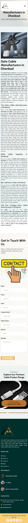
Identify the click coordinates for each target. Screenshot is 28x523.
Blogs (4, 463)
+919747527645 (7, 504)
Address (3, 329)
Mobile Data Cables (11, 476)
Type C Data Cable (14, 404)
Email (2, 303)
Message (3, 338)
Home (2, 19)
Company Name (5, 312)
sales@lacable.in (7, 507)
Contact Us (6, 466)
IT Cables (8, 482)
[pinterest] (20, 520)
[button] (1, 412)
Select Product (5, 320)
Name (2, 286)
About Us (5, 458)
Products (5, 461)
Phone (3, 294)
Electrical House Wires (12, 489)
